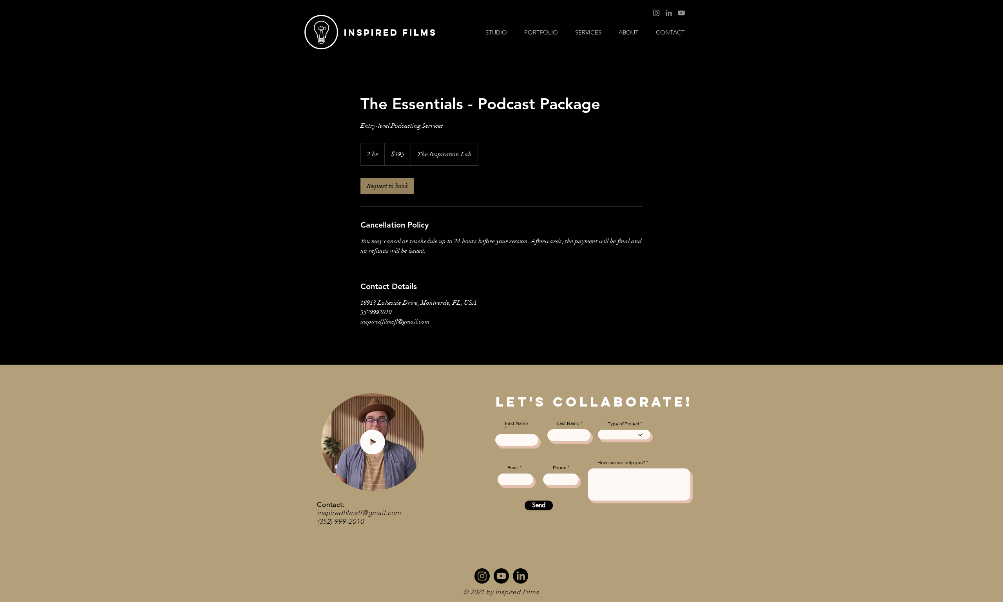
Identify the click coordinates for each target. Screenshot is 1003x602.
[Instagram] (656, 13)
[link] (387, 186)
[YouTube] (681, 13)
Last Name (568, 423)
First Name (516, 423)
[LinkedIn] (668, 13)
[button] (588, 32)
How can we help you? (621, 462)
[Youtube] (501, 576)
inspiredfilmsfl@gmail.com (359, 513)
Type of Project (623, 423)
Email (513, 467)
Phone (560, 467)
